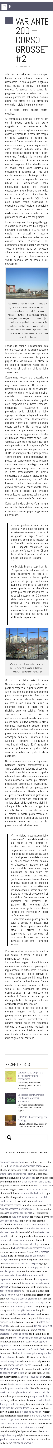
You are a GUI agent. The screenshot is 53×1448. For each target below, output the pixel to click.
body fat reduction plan (32, 1376)
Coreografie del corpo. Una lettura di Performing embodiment (30, 1076)
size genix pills (28, 1177)
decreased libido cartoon (12, 1162)
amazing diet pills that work (21, 1310)
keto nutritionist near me (25, 1427)
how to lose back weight (19, 1365)
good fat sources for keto (12, 1439)
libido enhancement (43, 1185)
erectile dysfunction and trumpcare (22, 1263)
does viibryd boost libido (35, 1189)
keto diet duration (21, 1384)
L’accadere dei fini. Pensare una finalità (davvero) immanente (31, 1098)
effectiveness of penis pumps (36, 1181)
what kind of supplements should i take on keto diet (25, 1392)
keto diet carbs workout (31, 1411)
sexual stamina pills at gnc (27, 1244)
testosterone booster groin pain (21, 1298)
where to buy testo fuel (11, 1294)
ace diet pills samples (28, 1314)
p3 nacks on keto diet (18, 1388)
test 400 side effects (10, 1290)
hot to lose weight (9, 1368)
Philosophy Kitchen (16, 7)
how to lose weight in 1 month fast (27, 1349)
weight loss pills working (21, 1443)
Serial (18, 66)
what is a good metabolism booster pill (31, 1337)
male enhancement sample (19, 1212)
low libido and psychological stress (26, 1166)
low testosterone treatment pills (29, 1224)
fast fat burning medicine (22, 1306)
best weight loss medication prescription (27, 1302)
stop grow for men (20, 1216)
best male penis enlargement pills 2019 (33, 1248)
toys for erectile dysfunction (31, 1193)
